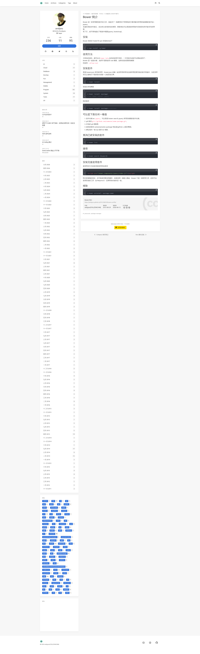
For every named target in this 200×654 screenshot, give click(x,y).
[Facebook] (52, 51)
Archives (53, 3)
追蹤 (59, 46)
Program (45, 152)
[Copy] (156, 45)
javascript (87, 213)
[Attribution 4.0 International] (150, 642)
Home (47, 3)
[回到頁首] (165, 650)
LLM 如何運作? (47, 114)
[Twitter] (59, 51)
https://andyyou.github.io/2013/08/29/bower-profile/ (100, 202)
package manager (96, 213)
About (75, 3)
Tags (69, 3)
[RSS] (73, 51)
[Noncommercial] (129, 207)
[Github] (45, 51)
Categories (62, 3)
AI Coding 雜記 (47, 142)
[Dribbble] (66, 51)
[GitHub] (156, 642)
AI (42, 116)
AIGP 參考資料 (46, 134)
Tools (101, 13)
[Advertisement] (59, 616)
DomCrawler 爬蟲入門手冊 (50, 150)
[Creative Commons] (124, 207)
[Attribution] (126, 207)
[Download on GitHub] (156, 3)
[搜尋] (159, 3)
